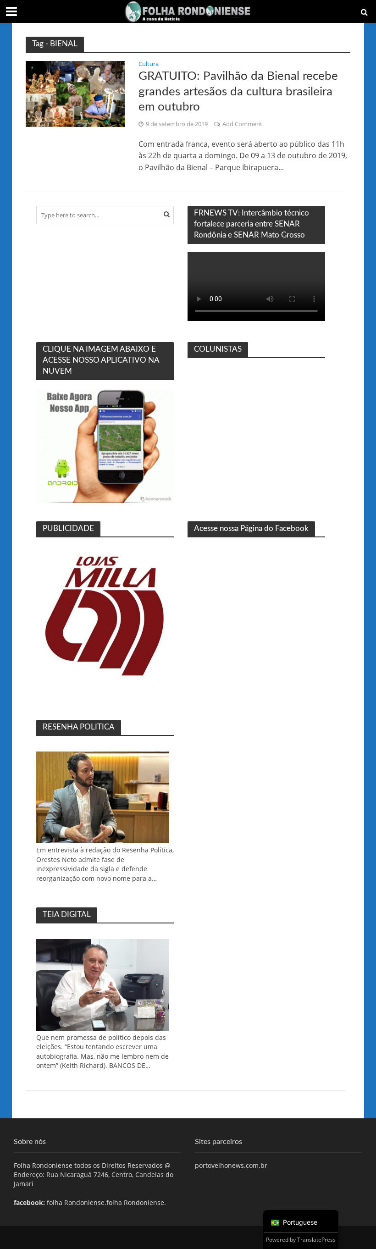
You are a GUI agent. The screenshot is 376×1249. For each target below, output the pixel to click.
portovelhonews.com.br (231, 1165)
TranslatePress (316, 1239)
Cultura (148, 64)
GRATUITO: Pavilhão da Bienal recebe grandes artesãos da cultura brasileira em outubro (238, 91)
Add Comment (242, 124)
